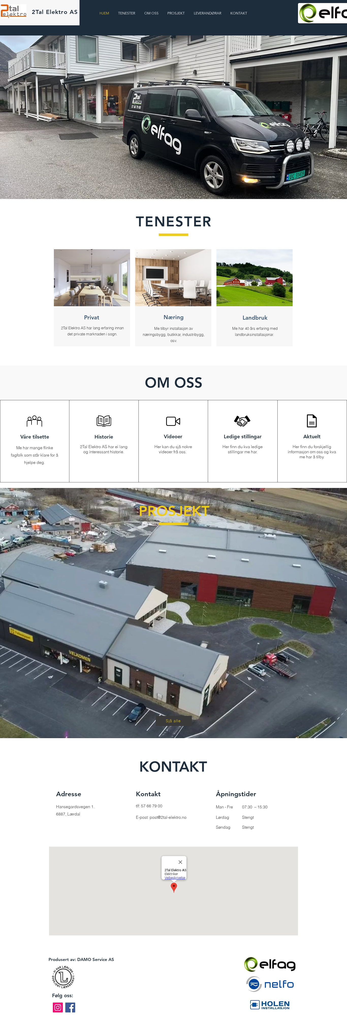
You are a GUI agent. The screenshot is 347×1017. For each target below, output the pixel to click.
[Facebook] (70, 1007)
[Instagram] (58, 1007)
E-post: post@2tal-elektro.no (161, 817)
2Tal (55, 11)
